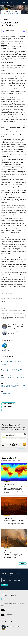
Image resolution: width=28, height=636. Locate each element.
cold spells (4, 202)
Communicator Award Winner (14, 626)
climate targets (21, 269)
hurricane (23, 56)
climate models (5, 161)
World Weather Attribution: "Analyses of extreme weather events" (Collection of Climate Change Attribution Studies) (13, 385)
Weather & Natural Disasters (10, 409)
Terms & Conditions (8, 603)
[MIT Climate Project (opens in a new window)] (7, 610)
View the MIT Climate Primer (12, 13)
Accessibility (22, 603)
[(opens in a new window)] (24, 2)
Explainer (4, 19)
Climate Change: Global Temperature (11, 317)
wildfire (3, 54)
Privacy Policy (16, 603)
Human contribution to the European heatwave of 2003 (13, 311)
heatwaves (4, 45)
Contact (2, 605)
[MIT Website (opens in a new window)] (7, 615)
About (2, 603)
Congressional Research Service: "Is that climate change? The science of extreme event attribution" (13, 377)
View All (23, 563)
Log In (4, 598)
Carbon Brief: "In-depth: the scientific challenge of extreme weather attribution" (12, 370)
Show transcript (21, 448)
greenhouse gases (6, 171)
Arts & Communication (8, 403)
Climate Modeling (7, 406)
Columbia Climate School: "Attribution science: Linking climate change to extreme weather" (12, 363)
